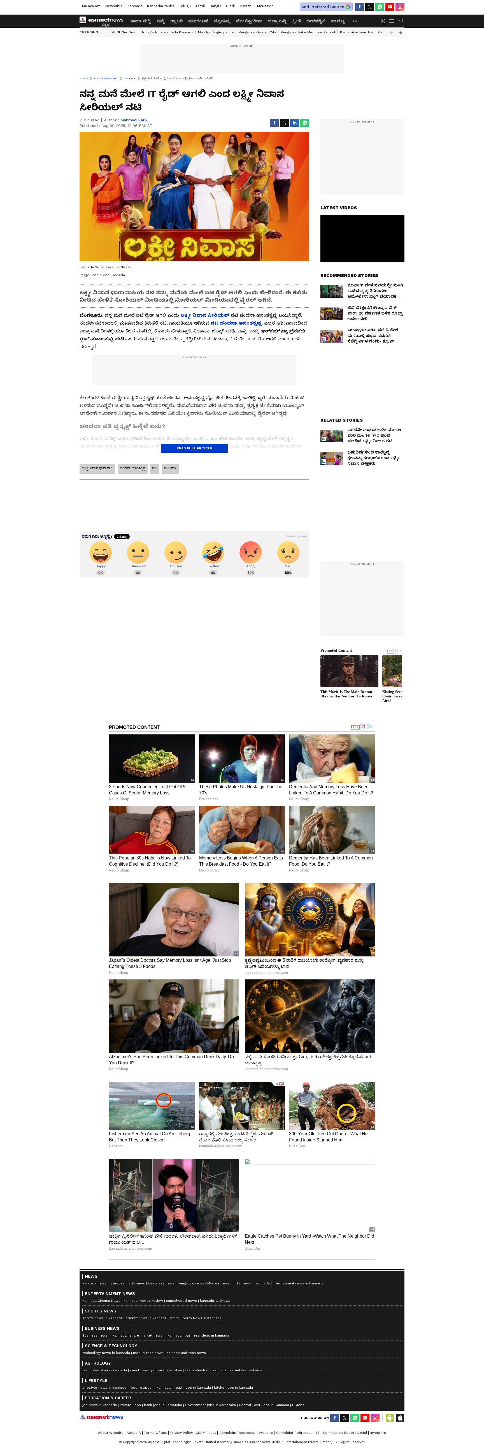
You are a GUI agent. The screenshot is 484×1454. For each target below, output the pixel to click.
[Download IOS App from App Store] (399, 1418)
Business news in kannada (104, 1335)
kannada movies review (143, 1301)
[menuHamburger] (392, 21)
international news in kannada (298, 1283)
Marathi (245, 6)
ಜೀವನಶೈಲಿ (315, 21)
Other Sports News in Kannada (196, 1318)
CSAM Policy (206, 1433)
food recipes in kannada (150, 1388)
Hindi (230, 6)
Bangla (215, 6)
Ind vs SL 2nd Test (121, 32)
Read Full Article (194, 448)
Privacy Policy (181, 1433)
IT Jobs (298, 1405)
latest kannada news (127, 1283)
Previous (392, 32)
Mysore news (218, 1283)
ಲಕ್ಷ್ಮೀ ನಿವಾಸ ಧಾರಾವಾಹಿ (97, 468)
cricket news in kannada (146, 1318)
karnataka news (161, 1283)
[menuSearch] (401, 21)
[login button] (384, 21)
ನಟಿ (154, 468)
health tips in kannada (192, 1388)
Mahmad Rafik (133, 120)
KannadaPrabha (160, 6)
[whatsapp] (379, 7)
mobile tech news (148, 1353)
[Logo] (103, 21)
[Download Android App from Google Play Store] (389, 1418)
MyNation (265, 6)
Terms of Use (155, 1433)
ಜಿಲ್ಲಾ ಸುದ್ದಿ (277, 21)
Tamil (200, 6)
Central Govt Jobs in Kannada (264, 1405)
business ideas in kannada (207, 1335)
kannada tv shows (215, 1301)
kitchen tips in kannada (233, 1388)
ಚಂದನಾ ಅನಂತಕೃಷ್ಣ (132, 468)
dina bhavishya (142, 1370)
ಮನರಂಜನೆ (198, 21)
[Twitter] (369, 7)
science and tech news (186, 1353)
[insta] (399, 7)
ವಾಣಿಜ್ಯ (338, 21)
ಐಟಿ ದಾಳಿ (170, 468)
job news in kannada (99, 1405)
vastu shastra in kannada (206, 1370)
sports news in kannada (102, 1318)
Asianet (101, 1417)
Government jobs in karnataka (210, 1405)
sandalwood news (181, 1301)
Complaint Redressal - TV (298, 1433)
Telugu (185, 6)
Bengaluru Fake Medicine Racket (308, 32)
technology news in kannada (106, 1353)
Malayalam (91, 6)
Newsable (114, 6)
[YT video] (389, 7)
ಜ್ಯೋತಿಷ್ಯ (222, 21)
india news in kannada (251, 1283)
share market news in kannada (156, 1335)
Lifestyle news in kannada (104, 1388)
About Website (111, 1433)
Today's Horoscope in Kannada (167, 32)
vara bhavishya (169, 1370)
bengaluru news (191, 1283)
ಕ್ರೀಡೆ (296, 21)
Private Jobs (130, 1405)
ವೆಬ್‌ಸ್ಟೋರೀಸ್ (249, 21)
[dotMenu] (355, 21)
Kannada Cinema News (101, 1301)
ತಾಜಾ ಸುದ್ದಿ (141, 21)
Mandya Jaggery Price (216, 32)
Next (400, 32)
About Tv (134, 1433)
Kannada (134, 6)
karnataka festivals (246, 1370)
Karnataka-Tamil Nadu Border (364, 32)
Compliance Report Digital (345, 1433)
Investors (378, 1433)
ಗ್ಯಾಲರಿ (176, 21)
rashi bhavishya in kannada (104, 1370)
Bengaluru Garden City (257, 32)
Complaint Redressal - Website (246, 1433)
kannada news (94, 1283)
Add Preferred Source (322, 6)
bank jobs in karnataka (163, 1405)
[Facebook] (359, 7)
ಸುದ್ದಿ (161, 21)
